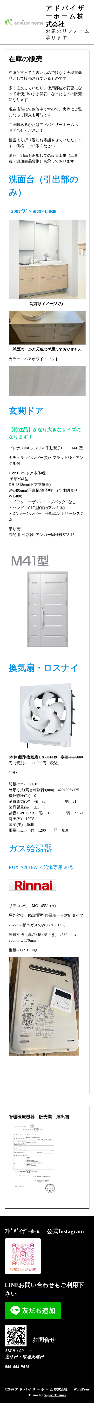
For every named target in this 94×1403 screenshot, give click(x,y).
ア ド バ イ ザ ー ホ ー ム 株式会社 (65, 16)
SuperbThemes (55, 1395)
